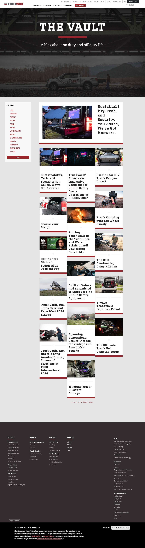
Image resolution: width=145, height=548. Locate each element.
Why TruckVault (66, 1)
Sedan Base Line (13, 470)
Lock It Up (117, 515)
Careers (116, 467)
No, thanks (106, 528)
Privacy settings (14, 521)
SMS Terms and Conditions (123, 489)
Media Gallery (87, 1)
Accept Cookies (120, 528)
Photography (14, 145)
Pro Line (10, 459)
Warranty (117, 478)
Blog (102, 1)
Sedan (69, 447)
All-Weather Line (13, 445)
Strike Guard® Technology (122, 458)
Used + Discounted (120, 452)
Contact (116, 464)
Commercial (13, 114)
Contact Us (76, 1)
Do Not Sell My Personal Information (49, 539)
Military (12, 134)
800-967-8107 (133, 1)
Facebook (117, 504)
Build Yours (80, 5)
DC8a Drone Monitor (14, 461)
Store (108, 1)
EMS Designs (12, 476)
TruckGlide (11, 456)
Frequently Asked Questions (123, 470)
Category (10, 105)
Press (115, 518)
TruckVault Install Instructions (124, 475)
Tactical (12, 152)
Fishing (12, 124)
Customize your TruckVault (123, 441)
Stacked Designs (13, 479)
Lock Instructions (120, 473)
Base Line (11, 482)
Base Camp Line (13, 450)
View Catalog (118, 447)
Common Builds (119, 449)
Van (68, 450)
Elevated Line (12, 468)
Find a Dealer (117, 1)
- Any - (12, 110)
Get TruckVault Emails (121, 513)
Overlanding (53, 459)
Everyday (13, 117)
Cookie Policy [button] (36, 536)
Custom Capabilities (120, 481)
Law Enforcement (15, 131)
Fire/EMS (13, 121)
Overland (13, 141)
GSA (125, 1)
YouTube (117, 507)
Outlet (96, 1)
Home (14, 4)
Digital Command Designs (16, 485)
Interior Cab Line (13, 453)
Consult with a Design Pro (122, 444)
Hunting (12, 128)
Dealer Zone (118, 502)
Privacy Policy (48, 536)
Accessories (118, 455)
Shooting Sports (15, 148)
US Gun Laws (118, 484)
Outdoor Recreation (16, 138)
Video (116, 510)
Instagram (117, 499)
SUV (69, 445)
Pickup (69, 442)
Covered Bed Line (13, 448)
